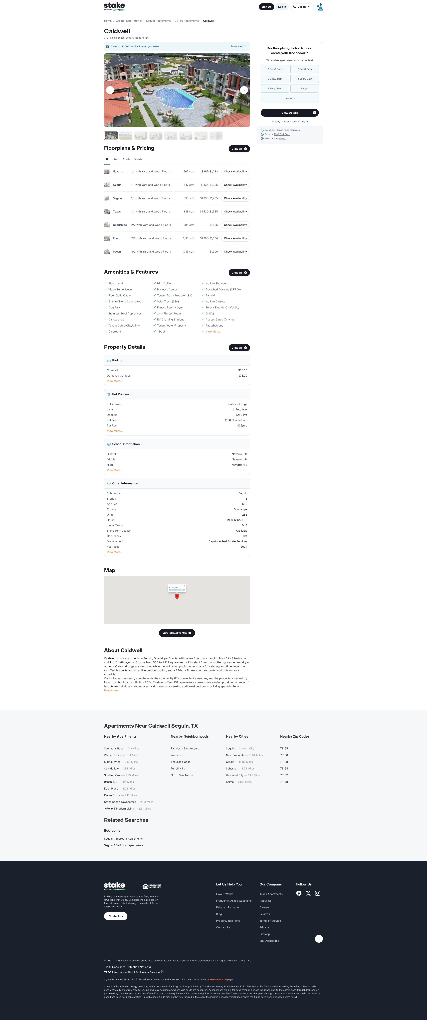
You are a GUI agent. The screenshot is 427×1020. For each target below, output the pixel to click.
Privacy (264, 927)
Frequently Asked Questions (234, 900)
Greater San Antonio (129, 20)
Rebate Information (228, 907)
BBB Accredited (269, 940)
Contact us (116, 916)
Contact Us (223, 927)
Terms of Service (270, 920)
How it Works (224, 894)
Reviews (265, 914)
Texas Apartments (271, 894)
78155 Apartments (187, 20)
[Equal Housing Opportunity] (151, 886)
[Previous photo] (110, 90)
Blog (219, 914)
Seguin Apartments (158, 20)
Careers (264, 907)
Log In (282, 6)
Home (108, 20)
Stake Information (217, 979)
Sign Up (267, 6)
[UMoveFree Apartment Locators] (114, 886)
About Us (265, 900)
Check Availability (235, 171)
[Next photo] (244, 90)
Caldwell (117, 31)
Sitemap (265, 934)
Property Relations (228, 920)
